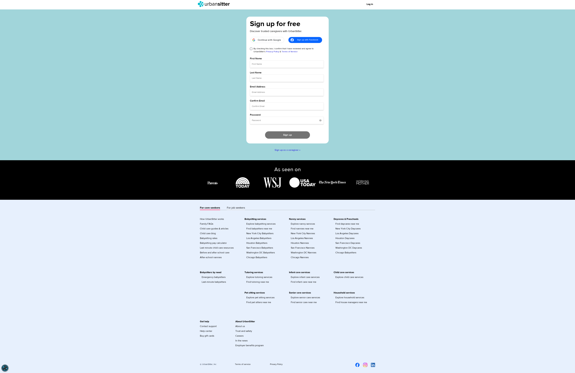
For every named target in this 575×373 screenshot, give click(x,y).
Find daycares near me (347, 223)
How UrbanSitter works (212, 219)
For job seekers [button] (236, 207)
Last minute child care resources (217, 247)
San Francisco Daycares (347, 243)
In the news (241, 340)
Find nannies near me (302, 228)
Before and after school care (214, 252)
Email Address (257, 86)
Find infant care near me (303, 281)
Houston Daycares (344, 238)
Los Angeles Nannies (302, 238)
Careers (239, 335)
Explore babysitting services (261, 223)
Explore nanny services (303, 223)
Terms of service (243, 364)
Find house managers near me (351, 302)
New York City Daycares (348, 228)
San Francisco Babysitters (259, 247)
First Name (256, 58)
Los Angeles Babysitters (258, 238)
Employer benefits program (249, 345)
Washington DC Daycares (348, 247)
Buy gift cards (207, 335)
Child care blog (208, 233)
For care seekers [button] (210, 207)
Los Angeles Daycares (346, 233)
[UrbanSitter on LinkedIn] (371, 365)
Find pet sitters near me (258, 302)
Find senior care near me (304, 302)
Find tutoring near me (257, 281)
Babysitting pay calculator (213, 243)
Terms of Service (290, 51)
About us (240, 326)
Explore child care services (349, 277)
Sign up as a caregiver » (287, 150)
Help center (206, 331)
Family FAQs (206, 223)
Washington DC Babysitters (260, 252)
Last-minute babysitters (214, 281)
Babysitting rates (208, 238)
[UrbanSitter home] (214, 4)
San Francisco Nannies (302, 247)
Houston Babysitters (256, 243)
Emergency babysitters (214, 277)
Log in (370, 4)
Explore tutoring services (259, 277)
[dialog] (4, 368)
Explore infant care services (305, 277)
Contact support (208, 326)
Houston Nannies (300, 243)
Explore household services (349, 297)
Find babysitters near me (259, 228)
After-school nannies (211, 257)
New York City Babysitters (259, 233)
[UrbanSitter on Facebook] (356, 365)
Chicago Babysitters (256, 257)
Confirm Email (257, 100)
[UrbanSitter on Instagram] (363, 365)
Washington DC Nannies (303, 252)
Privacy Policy (272, 51)
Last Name (255, 72)
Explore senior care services (305, 297)
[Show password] (320, 120)
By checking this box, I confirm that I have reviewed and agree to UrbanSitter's (284, 50)
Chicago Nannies (300, 257)
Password (255, 114)
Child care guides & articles (214, 228)
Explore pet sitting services (260, 297)
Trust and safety (243, 331)
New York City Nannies (303, 233)
